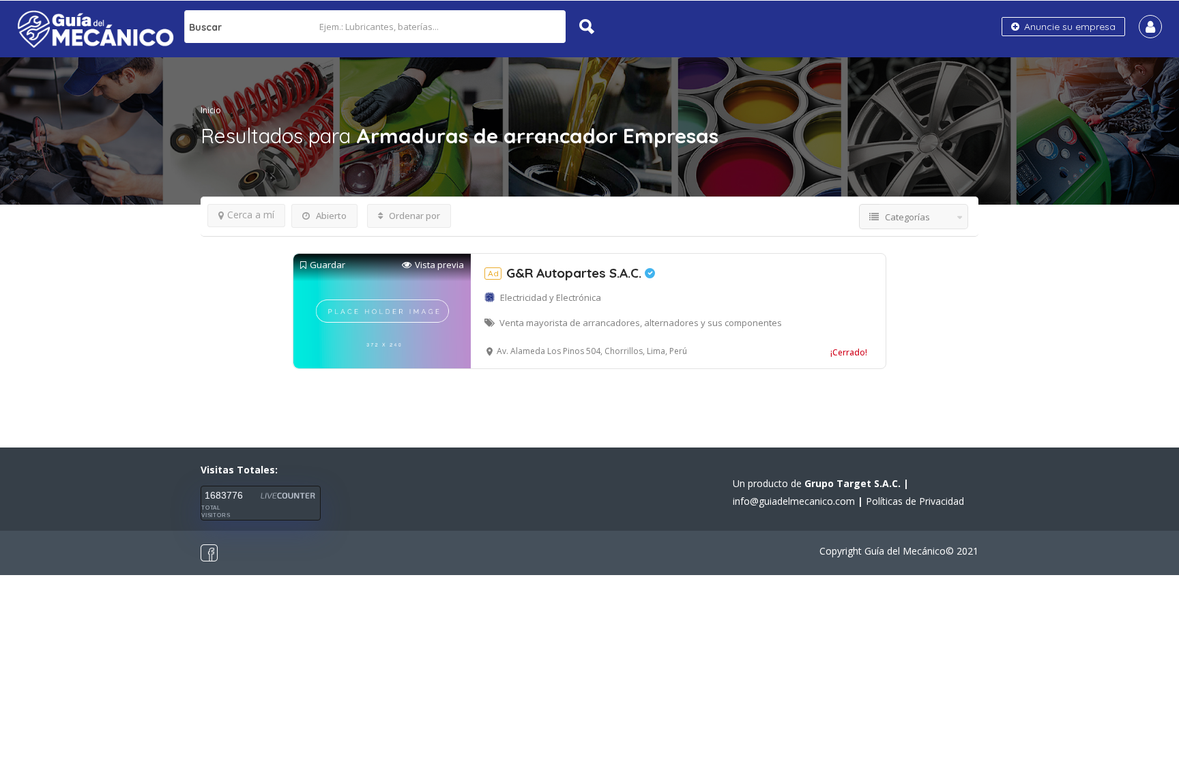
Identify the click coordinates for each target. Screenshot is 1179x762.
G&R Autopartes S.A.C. (566, 273)
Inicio (211, 110)
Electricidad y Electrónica (550, 297)
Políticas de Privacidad (915, 501)
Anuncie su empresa (1068, 26)
